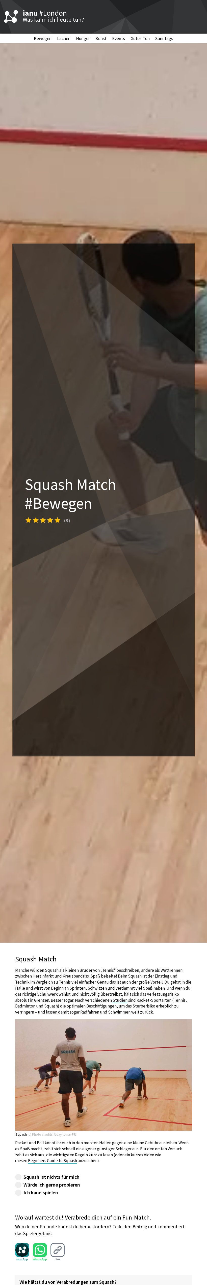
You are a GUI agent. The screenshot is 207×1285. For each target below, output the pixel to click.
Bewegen (42, 38)
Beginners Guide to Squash (52, 1160)
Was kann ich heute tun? (53, 19)
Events (118, 38)
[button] (43, 519)
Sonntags (164, 38)
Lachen (63, 38)
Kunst (101, 38)
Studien (120, 1000)
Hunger (83, 38)
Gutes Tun (140, 38)
